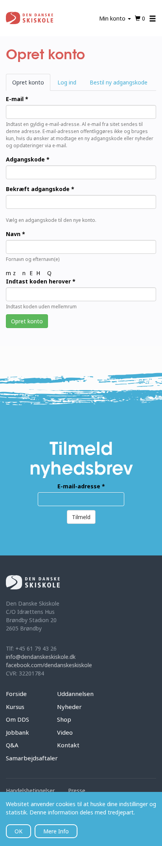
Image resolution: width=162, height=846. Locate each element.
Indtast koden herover (40, 281)
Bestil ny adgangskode (118, 82)
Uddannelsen (75, 694)
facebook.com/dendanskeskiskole (49, 665)
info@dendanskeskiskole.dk (40, 656)
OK (18, 831)
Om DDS (17, 719)
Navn (15, 234)
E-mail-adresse (81, 486)
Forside (16, 694)
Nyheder (69, 707)
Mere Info (56, 831)
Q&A (12, 745)
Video (65, 732)
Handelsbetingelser (30, 790)
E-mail (17, 99)
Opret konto (31, 85)
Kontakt (68, 745)
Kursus (15, 707)
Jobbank (17, 732)
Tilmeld (81, 517)
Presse (76, 790)
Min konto (113, 18)
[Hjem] (30, 18)
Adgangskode (28, 159)
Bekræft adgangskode (40, 189)
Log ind (66, 82)
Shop (64, 719)
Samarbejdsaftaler (32, 758)
